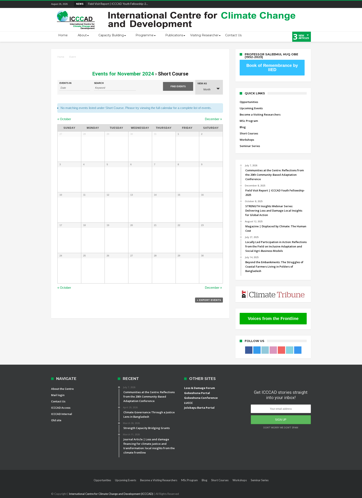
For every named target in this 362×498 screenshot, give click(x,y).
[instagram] (307, 4)
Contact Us (58, 401)
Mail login (58, 395)
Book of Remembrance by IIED (272, 67)
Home (60, 56)
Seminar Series (250, 146)
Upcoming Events (251, 108)
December (213, 119)
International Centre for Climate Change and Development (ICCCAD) (111, 493)
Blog (243, 127)
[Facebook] (261, 4)
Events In (65, 83)
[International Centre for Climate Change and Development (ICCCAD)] (177, 9)
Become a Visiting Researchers (260, 114)
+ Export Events (209, 300)
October (64, 119)
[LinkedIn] (276, 4)
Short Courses (249, 133)
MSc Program (249, 121)
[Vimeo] (299, 4)
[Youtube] (292, 4)
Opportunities (249, 102)
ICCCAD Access (60, 408)
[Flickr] (284, 4)
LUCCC (188, 403)
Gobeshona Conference (201, 398)
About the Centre (62, 389)
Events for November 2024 (123, 74)
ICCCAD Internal (61, 414)
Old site (56, 420)
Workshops (247, 140)
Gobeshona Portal (197, 393)
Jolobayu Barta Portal (199, 408)
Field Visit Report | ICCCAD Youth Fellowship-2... (117, 3)
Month (207, 89)
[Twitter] (268, 4)
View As (202, 83)
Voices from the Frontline (273, 318)
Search (99, 83)
